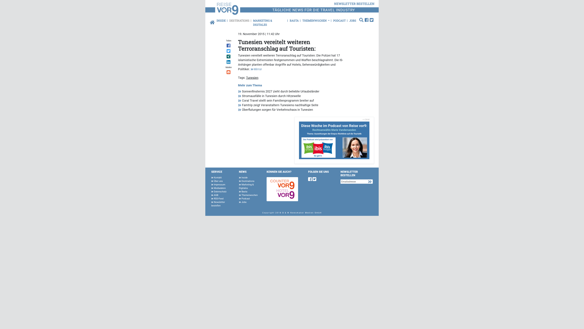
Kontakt (217, 177)
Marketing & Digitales (262, 23)
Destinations (239, 20)
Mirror (258, 69)
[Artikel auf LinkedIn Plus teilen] (229, 62)
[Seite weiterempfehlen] (229, 73)
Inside (221, 20)
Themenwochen (249, 195)
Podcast (339, 20)
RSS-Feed (218, 198)
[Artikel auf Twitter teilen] (229, 51)
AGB (215, 195)
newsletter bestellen (354, 4)
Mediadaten (219, 188)
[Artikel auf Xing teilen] (229, 57)
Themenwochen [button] (314, 20)
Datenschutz (219, 191)
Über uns (218, 181)
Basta (294, 20)
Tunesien (252, 78)
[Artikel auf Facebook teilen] (229, 46)
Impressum (219, 184)
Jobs (352, 20)
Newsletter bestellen (218, 204)
